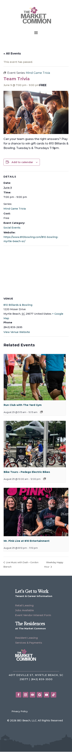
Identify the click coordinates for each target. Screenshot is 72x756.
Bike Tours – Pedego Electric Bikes (27, 472)
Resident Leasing (26, 637)
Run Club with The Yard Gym (23, 405)
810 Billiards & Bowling (17, 304)
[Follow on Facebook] (18, 695)
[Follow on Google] (39, 695)
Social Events (11, 227)
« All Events (12, 53)
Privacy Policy (20, 711)
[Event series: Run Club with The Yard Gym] (41, 412)
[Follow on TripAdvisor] (32, 695)
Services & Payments (28, 642)
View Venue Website (16, 332)
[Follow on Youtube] (46, 695)
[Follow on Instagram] (25, 695)
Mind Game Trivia (14, 208)
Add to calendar (22, 162)
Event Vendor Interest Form (33, 615)
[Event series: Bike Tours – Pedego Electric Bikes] (44, 479)
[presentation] (35, 377)
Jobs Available (24, 610)
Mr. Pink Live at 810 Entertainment (26, 540)
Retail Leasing (24, 605)
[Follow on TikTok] (53, 695)
